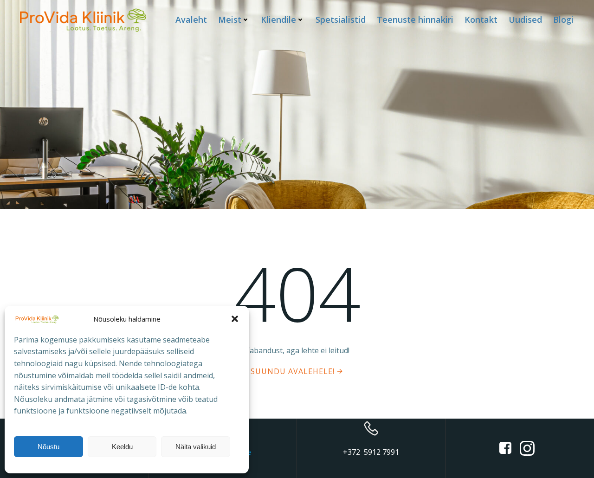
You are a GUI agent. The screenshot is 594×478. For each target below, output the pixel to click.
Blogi (563, 19)
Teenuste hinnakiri (415, 19)
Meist (229, 19)
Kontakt (481, 19)
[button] (234, 318)
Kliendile (278, 19)
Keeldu (122, 447)
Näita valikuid (195, 447)
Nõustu (48, 447)
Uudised (525, 19)
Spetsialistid (341, 19)
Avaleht (191, 19)
